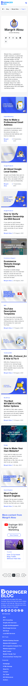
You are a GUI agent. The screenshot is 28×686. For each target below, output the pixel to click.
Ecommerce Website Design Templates (12, 264)
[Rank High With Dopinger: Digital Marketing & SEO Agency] (2, 9)
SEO (5, 305)
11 (23, 575)
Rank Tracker (7, 651)
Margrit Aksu (15, 9)
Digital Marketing (8, 116)
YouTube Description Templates (10, 311)
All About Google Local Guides (13, 170)
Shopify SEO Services (10, 622)
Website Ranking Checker (11, 640)
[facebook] (9, 38)
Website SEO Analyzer (10, 643)
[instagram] (13, 38)
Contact (5, 672)
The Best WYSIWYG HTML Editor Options (13, 403)
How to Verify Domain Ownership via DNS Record (14, 216)
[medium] (20, 38)
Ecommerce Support (9, 258)
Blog (7, 9)
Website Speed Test (9, 648)
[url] (6, 42)
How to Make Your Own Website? (13, 449)
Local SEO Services (9, 633)
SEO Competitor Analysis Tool (12, 646)
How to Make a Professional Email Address (13, 122)
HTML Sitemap (7, 666)
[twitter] (6, 38)
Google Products (8, 165)
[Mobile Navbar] (26, 3)
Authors (5, 680)
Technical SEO (8, 352)
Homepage (6, 663)
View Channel (14, 535)
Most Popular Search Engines (12, 494)
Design (6, 445)
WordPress (7, 397)
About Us (6, 669)
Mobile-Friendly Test (9, 654)
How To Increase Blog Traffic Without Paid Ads (14, 556)
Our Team (6, 674)
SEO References (8, 677)
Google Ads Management (10, 625)
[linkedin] (16, 38)
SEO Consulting (8, 620)
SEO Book (6, 631)
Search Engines (8, 490)
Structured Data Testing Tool (12, 656)
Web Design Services (9, 628)
